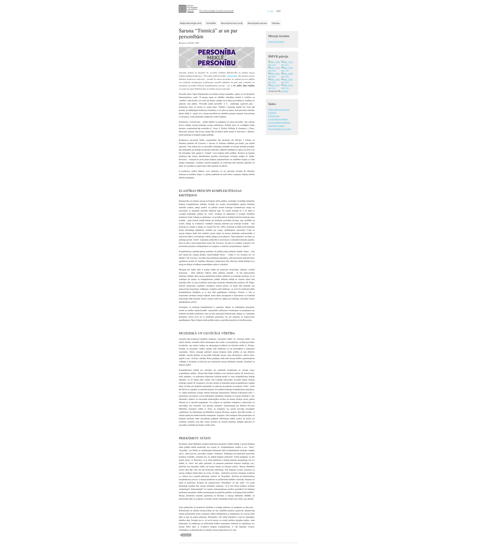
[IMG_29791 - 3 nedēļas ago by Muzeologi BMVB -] (274, 79)
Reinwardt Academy (276, 125)
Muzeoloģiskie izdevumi (257, 23)
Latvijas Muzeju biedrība (278, 119)
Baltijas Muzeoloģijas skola (190, 23)
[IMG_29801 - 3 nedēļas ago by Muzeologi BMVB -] (287, 74)
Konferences (186, 535)
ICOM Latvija (273, 116)
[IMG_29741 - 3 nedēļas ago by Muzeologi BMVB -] (274, 85)
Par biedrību (211, 23)
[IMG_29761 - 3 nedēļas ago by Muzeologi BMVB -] (287, 79)
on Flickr (284, 91)
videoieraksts (232, 75)
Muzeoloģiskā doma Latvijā (232, 23)
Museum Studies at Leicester (279, 129)
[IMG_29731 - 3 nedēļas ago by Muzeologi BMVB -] (287, 85)
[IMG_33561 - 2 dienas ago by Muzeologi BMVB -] (287, 68)
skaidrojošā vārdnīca (276, 41)
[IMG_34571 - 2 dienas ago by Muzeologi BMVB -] (287, 62)
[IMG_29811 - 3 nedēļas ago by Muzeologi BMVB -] (274, 74)
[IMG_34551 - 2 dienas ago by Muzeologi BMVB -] (274, 68)
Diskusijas (276, 23)
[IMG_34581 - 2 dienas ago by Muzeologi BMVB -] (274, 62)
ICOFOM (272, 112)
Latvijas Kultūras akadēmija (279, 122)
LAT (271, 11)
